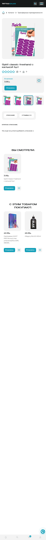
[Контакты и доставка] (35, 3)
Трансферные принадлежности (30, 13)
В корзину (11, 88)
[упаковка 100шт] (18, 100)
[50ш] (39, 100)
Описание (10, 115)
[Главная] (11, 3)
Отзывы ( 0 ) (27, 115)
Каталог (11, 13)
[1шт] (28, 100)
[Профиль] (40, 537)
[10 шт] (7, 100)
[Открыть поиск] (17, 537)
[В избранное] (39, 80)
